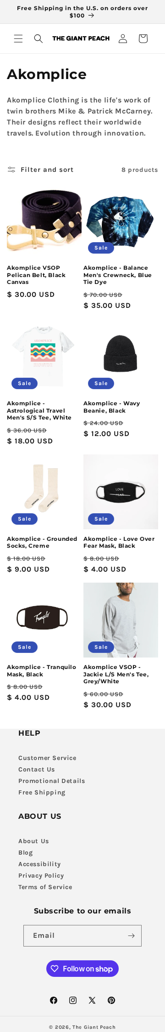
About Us (33, 841)
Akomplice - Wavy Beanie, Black (111, 407)
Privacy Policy (41, 875)
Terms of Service (45, 887)
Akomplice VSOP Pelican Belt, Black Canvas (36, 274)
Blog (25, 852)
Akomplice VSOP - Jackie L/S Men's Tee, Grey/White (116, 674)
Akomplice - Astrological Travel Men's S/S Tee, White (39, 410)
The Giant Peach (94, 1027)
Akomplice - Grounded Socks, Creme (42, 542)
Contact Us (36, 769)
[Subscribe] (131, 936)
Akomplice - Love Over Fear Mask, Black (119, 542)
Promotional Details (51, 781)
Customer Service (47, 758)
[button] (18, 38)
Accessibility (39, 864)
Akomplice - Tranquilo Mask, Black (42, 670)
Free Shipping (42, 792)
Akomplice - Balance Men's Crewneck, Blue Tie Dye (117, 274)
